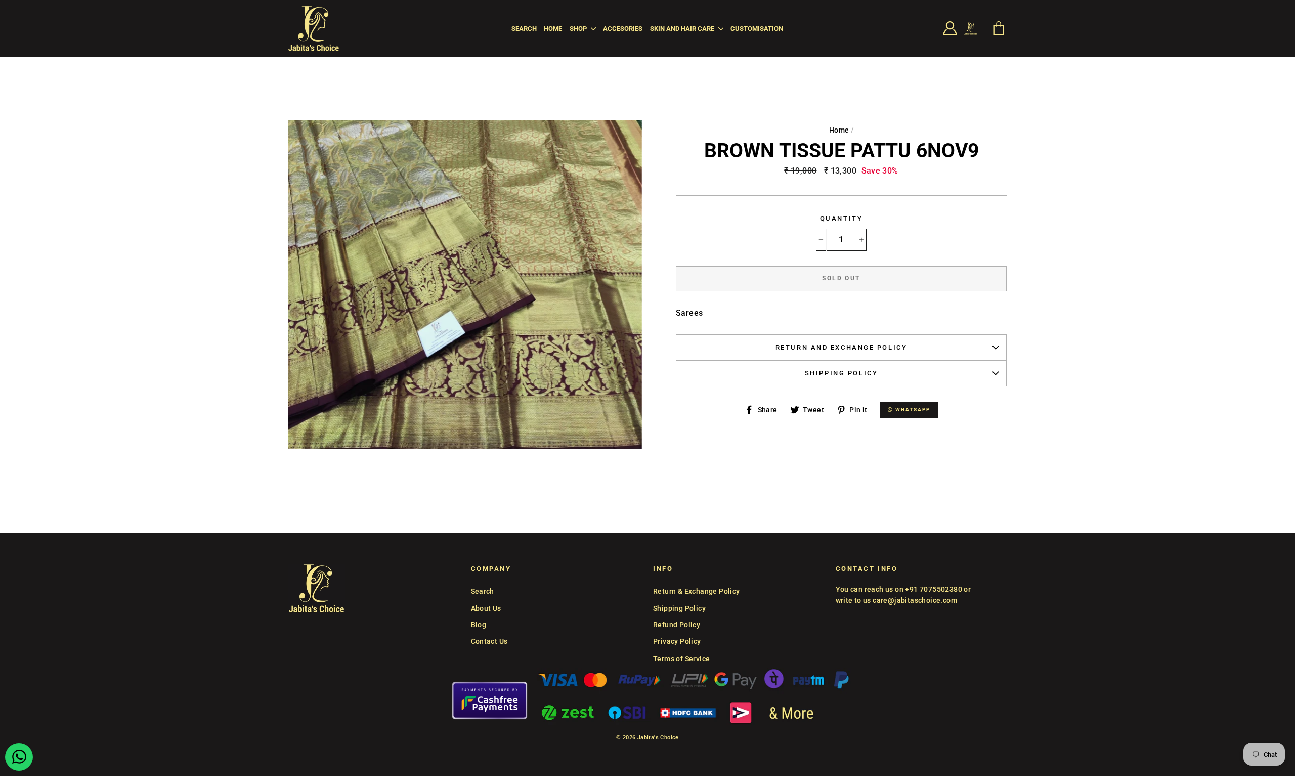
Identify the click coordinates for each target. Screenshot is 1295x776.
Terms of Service (681, 659)
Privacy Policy (677, 641)
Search (524, 28)
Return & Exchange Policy (696, 591)
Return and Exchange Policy (841, 347)
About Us (486, 608)
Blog (479, 625)
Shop (579, 28)
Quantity (841, 218)
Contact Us (489, 641)
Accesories (622, 28)
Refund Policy (676, 625)
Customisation (756, 28)
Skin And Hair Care (683, 28)
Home (553, 28)
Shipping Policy (841, 373)
